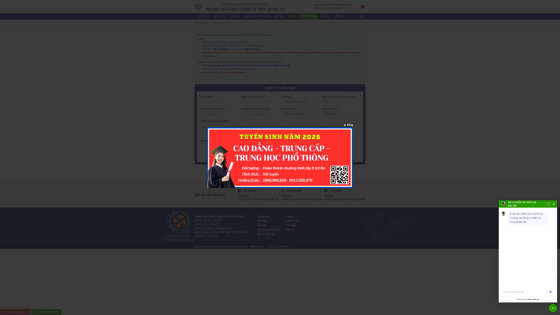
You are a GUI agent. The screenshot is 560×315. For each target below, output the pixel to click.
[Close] (348, 125)
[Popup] (280, 157)
